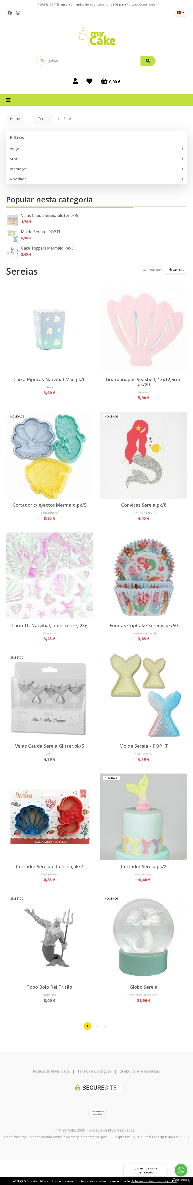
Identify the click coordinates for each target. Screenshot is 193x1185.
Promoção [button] (19, 168)
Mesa (49, 387)
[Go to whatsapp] (181, 1170)
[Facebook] (10, 13)
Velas (49, 754)
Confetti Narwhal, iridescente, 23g (49, 625)
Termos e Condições (94, 1071)
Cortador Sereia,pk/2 (143, 866)
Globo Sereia (144, 987)
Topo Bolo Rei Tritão (49, 987)
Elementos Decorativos (143, 995)
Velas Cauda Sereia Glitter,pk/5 (49, 215)
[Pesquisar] (148, 61)
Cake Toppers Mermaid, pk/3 (47, 248)
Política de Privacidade (51, 1071)
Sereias (22, 271)
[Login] (75, 81)
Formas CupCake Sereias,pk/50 (144, 625)
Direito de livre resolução (139, 1071)
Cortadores (49, 513)
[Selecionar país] (180, 13)
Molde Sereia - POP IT (41, 231)
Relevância (174, 270)
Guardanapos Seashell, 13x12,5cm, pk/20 (144, 381)
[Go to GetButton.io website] (181, 1179)
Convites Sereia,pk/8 (143, 505)
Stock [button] (15, 158)
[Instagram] (18, 13)
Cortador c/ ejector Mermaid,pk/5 (49, 505)
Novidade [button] (18, 178)
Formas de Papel (143, 633)
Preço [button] (14, 148)
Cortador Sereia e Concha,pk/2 (49, 866)
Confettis (49, 633)
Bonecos (49, 995)
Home (15, 118)
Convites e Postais (143, 513)
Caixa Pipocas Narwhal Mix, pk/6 (49, 379)
